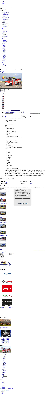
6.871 (5, 181)
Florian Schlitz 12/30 (3, 354)
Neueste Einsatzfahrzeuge (6, 12)
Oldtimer (4, 16)
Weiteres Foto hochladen (15, 110)
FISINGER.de (3, 387)
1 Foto (1, 198)
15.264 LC (6, 115)
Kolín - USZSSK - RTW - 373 (5, 342)
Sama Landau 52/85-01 (3, 235)
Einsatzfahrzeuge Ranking (6, 14)
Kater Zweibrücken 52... (3, 203)
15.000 (30, 181)
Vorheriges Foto (2, 71)
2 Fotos (1, 217)
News (3, 27)
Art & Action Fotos (5, 15)
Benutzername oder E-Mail (3, 7)
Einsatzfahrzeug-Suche (4, 251)
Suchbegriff (1, 253)
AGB (2, 2)
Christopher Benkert (32, 183)
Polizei (2, 28)
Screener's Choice (5, 376)
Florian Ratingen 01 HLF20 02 (5, 338)
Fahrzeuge (3, 44)
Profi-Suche (13, 253)
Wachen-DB (3, 377)
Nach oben (1, 393)
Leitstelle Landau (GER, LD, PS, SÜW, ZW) (35, 113)
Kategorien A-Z (3, 43)
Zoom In (5, 91)
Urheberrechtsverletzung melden (5, 390)
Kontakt (3, 1)
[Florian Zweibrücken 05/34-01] (3, 97)
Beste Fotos (4, 13)
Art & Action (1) (3, 94)
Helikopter (3, 360)
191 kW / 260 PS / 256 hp (32, 180)
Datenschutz (3, 391)
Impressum (3, 3)
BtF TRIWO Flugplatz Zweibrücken (9, 113)
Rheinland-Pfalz (17, 112)
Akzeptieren (22, 198)
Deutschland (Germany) (12, 112)
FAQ (2, 4)
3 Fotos (1, 204)
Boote (2, 53)
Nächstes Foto (1, 72)
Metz (30, 115)
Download (3, 91)
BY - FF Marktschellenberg (4, 327)
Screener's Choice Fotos (5, 25)
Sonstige (3, 38)
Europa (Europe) (7, 112)
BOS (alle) (3, 11)
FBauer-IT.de (3, 386)
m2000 (6, 182)
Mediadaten (3, 381)
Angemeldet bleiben (3, 9)
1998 (5, 116)
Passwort (1, 8)
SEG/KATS (3, 33)
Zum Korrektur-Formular (3, 189)
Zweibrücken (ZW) (21, 112)
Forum (2, 66)
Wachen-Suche (3, 252)
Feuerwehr (4, 50)
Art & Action (4, 65)
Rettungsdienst (3, 22)
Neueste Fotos (4, 29)
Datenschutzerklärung (23, 204)
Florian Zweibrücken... (3, 241)
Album (1, 91)
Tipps (3, 64)
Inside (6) (3, 93)
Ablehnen (22, 200)
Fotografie (3, 374)
